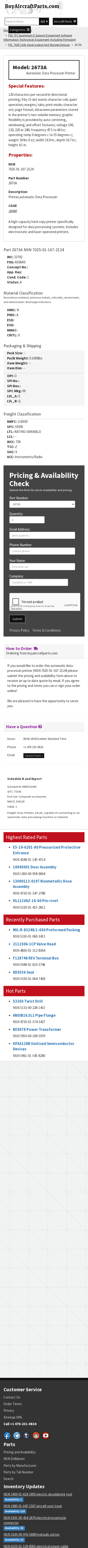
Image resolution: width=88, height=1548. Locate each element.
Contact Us (12, 1397)
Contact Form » (34, 755)
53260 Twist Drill (28, 1001)
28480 (12, 211)
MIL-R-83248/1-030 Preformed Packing (46, 929)
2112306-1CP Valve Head (34, 944)
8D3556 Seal (23, 972)
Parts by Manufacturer (20, 1465)
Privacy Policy (19, 630)
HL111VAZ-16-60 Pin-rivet (35, 900)
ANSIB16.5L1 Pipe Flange (34, 1015)
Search (9, 1478)
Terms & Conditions (46, 630)
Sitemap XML (13, 1417)
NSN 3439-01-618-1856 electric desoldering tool (38, 1494)
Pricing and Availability (20, 1452)
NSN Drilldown (14, 1458)
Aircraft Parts (63, 21)
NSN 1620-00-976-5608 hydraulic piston (32, 1534)
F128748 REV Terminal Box (36, 958)
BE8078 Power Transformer (37, 1029)
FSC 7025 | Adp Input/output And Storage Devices (39, 45)
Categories (18, 30)
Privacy (9, 1410)
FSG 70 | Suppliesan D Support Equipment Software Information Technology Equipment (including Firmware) (40, 37)
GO (43, 21)
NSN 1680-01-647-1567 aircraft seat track (33, 1506)
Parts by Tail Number (19, 1472)
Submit (17, 619)
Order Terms (13, 1404)
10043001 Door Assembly (35, 867)
